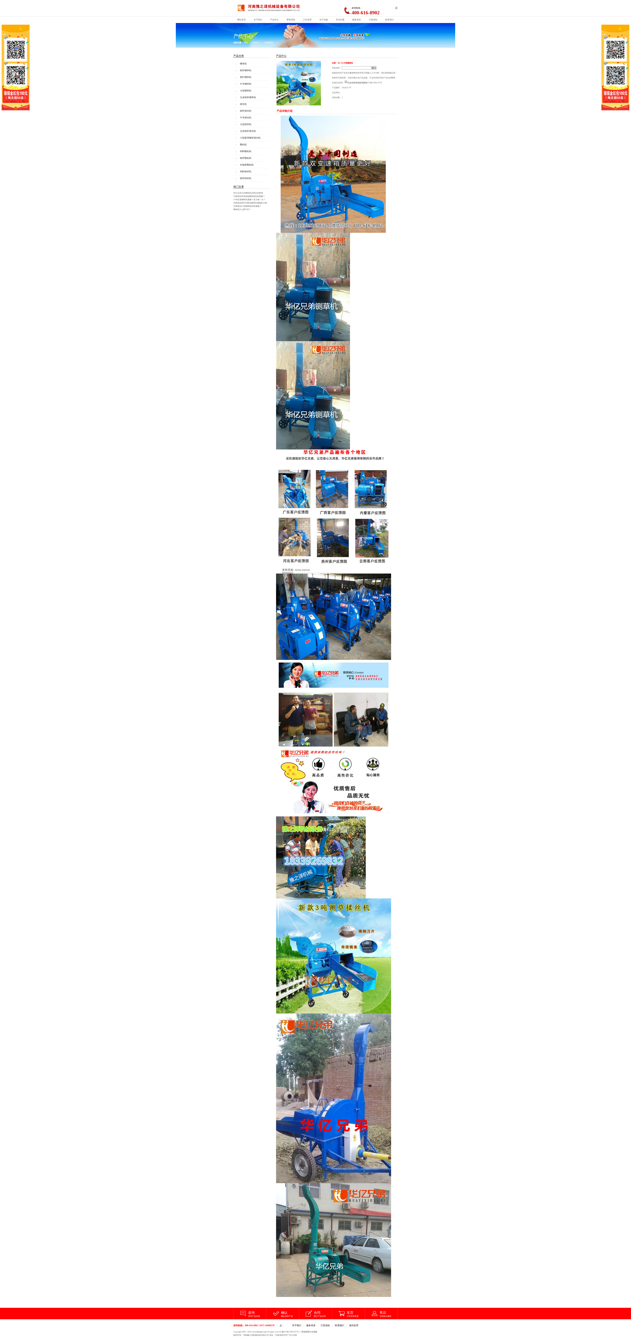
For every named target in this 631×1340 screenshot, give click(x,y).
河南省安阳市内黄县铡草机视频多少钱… (251, 203)
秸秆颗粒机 (245, 158)
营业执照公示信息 (309, 1332)
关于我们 (296, 1325)
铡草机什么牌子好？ (242, 209)
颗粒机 (243, 144)
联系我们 (339, 1325)
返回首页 (353, 1325)
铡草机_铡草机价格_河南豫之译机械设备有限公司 (271, 8)
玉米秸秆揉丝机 (248, 131)
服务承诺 (311, 1325)
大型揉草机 (245, 124)
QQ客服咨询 (396, 8)
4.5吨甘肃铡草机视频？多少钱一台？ (249, 199)
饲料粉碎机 (245, 171)
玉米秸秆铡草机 (248, 97)
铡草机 (243, 63)
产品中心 (256, 42)
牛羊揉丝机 (245, 117)
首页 (246, 42)
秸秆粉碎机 (245, 178)
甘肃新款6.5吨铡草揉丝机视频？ (247, 206)
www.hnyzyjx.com (259, 1332)
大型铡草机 (268, 42)
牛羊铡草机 (245, 84)
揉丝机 (243, 104)
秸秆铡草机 (245, 70)
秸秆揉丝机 (245, 111)
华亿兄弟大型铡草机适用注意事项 (248, 193)
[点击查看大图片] (298, 105)
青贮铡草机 (245, 77)
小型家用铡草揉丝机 (250, 138)
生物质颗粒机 (247, 165)
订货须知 (325, 1325)
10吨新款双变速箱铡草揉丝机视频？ (249, 196)
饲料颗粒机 (245, 151)
